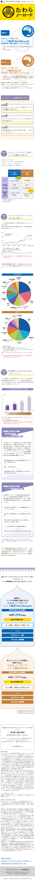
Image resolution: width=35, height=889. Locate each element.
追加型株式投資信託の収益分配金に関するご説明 (13, 863)
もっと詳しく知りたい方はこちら (17, 625)
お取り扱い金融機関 (17, 639)
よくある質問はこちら (17, 746)
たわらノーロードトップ (28, 1)
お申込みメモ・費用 (17, 635)
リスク (17, 631)
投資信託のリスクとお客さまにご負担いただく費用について (16, 861)
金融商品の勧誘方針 (6, 858)
